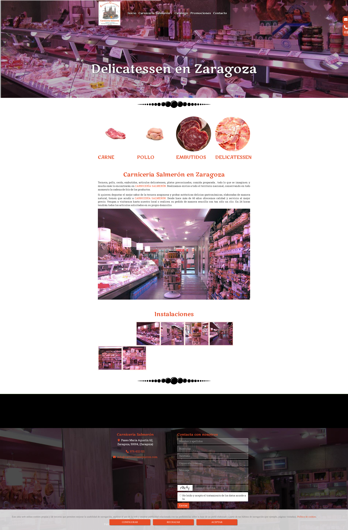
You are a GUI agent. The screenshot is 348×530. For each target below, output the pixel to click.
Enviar (183, 505)
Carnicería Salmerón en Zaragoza (174, 174)
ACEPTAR (216, 522)
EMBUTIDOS (191, 157)
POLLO (145, 157)
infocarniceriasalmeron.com (137, 457)
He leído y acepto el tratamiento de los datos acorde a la (214, 497)
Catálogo (181, 13)
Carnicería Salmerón (155, 13)
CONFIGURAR (130, 522)
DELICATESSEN (233, 157)
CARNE (106, 157)
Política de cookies (306, 516)
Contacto (220, 13)
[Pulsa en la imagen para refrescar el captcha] (185, 488)
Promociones (200, 13)
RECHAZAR (173, 522)
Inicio (132, 13)
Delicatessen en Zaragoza (174, 69)
